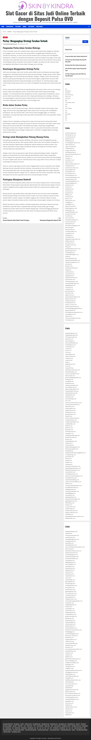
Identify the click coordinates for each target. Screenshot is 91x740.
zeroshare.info (69, 196)
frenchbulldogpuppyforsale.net (73, 308)
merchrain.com (69, 703)
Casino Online (9, 26)
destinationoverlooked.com (72, 499)
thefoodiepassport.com (71, 281)
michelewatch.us (69, 148)
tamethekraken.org (70, 651)
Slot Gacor (31, 26)
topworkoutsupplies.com (72, 556)
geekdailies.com (69, 701)
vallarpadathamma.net (71, 393)
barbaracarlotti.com (70, 299)
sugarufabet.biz (69, 686)
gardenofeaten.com (70, 414)
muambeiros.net (69, 233)
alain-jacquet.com (70, 375)
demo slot (68, 96)
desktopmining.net (70, 301)
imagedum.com (69, 668)
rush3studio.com (69, 347)
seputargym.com (69, 566)
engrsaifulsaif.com (70, 597)
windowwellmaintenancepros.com (74, 516)
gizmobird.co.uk (69, 139)
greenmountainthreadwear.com (74, 476)
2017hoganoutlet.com (71, 337)
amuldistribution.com (71, 585)
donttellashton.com (70, 345)
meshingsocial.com (70, 431)
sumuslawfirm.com (70, 472)
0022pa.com (68, 194)
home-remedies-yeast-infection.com (75, 547)
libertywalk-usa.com (70, 135)
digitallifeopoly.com (70, 562)
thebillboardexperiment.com (73, 680)
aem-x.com (68, 578)
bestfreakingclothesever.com (73, 468)
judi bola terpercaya (43, 729)
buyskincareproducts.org (72, 306)
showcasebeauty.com (71, 175)
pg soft (78, 723)
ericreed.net (68, 264)
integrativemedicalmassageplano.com (75, 453)
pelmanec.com (69, 339)
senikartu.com (69, 358)
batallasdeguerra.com (71, 208)
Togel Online (39, 26)
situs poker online (70, 102)
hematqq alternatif (66, 729)
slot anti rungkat (7, 725)
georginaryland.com (70, 250)
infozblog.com (69, 235)
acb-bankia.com (69, 456)
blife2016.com (69, 657)
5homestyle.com (69, 320)
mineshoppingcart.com (71, 554)
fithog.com (68, 247)
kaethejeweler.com (70, 674)
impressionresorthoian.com (72, 466)
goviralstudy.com (70, 291)
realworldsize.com (70, 395)
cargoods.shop (69, 368)
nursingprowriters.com (71, 474)
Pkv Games (18, 26)
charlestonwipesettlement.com (73, 485)
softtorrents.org (69, 641)
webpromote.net (69, 241)
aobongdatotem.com (71, 545)
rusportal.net (68, 360)
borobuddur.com (70, 587)
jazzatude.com (69, 193)
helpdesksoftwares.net (71, 531)
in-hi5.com (68, 352)
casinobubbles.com (70, 564)
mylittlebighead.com (70, 605)
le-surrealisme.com (70, 173)
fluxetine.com (69, 266)
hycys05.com (68, 416)
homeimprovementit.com (72, 535)
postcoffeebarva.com (71, 387)
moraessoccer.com (70, 214)
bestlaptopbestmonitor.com (72, 248)
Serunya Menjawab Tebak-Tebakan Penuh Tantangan (16, 219)
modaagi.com (69, 202)
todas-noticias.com (70, 356)
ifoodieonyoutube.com (71, 553)
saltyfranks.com (69, 189)
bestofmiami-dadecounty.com (73, 551)
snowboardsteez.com (71, 420)
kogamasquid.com (70, 310)
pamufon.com (69, 647)
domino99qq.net (69, 341)
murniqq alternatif (54, 729)
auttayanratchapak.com (71, 385)
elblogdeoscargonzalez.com (72, 239)
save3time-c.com (69, 160)
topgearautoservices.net (71, 689)
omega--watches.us (70, 150)
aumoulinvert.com (70, 279)
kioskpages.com (69, 664)
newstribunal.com (70, 537)
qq (66, 110)
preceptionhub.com (70, 541)
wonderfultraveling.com (71, 220)
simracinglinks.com (70, 169)
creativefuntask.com (70, 595)
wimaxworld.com (69, 223)
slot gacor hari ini (76, 725)
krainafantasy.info (70, 354)
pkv (66, 89)
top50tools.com (69, 185)
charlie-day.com (69, 445)
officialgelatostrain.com (71, 672)
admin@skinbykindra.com (10, 44)
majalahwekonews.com (71, 335)
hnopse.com (68, 505)
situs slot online (78, 727)
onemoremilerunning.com (72, 418)
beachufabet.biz (69, 682)
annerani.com (69, 191)
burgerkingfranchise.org (71, 391)
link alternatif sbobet (18, 729)
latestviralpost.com (70, 408)
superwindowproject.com (72, 283)
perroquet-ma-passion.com (72, 695)
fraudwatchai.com (70, 576)
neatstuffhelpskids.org (71, 212)
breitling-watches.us (70, 152)
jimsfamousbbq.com (70, 133)
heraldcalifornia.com (70, 614)
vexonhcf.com (69, 162)
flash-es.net (68, 458)
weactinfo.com (69, 429)
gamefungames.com (70, 591)
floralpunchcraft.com (71, 437)
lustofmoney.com (70, 508)
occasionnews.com (70, 507)
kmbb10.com (68, 426)
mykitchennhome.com (71, 277)
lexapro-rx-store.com (71, 304)
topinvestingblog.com (71, 183)
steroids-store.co (69, 243)
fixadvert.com (69, 156)
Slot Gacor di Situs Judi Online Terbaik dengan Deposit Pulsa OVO (45, 15)
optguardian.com (70, 570)
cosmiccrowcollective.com (72, 374)
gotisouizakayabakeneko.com (73, 377)
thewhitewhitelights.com (71, 254)
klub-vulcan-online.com (71, 635)
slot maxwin (40, 725)
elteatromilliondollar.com (72, 389)
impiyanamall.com (70, 568)
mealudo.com (69, 443)
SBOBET (24, 26)
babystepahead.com (70, 497)
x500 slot (20, 725)
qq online (67, 93)
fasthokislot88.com (70, 622)
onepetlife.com (69, 678)
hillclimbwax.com (69, 503)
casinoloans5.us (69, 272)
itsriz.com (68, 366)
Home (2, 26)
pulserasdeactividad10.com (72, 297)
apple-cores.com (69, 295)
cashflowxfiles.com (70, 424)
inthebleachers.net (70, 302)
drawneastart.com (70, 620)
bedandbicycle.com (70, 612)
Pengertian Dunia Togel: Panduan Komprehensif (76, 56)
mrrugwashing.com (70, 455)
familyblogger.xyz (70, 632)
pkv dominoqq (69, 95)
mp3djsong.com (69, 141)
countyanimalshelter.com (72, 491)
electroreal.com (69, 549)
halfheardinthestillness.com (72, 260)
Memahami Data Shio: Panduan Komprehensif (75, 65)
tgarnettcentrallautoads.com (73, 154)
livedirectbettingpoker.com (72, 447)
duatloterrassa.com (70, 645)
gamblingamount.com (71, 501)
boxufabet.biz (69, 687)
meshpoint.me (69, 379)
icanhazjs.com (69, 287)
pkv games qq (36, 723)
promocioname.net (70, 222)
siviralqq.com (68, 464)
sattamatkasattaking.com (72, 676)
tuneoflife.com (69, 514)
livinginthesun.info (70, 364)
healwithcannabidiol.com (72, 662)
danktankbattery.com (71, 441)
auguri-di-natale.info (70, 146)
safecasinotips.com (70, 624)
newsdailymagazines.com (72, 539)
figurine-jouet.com (70, 691)
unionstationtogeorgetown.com (73, 601)
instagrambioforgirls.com (72, 422)
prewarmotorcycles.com (71, 168)
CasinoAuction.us (70, 274)
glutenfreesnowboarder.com (73, 659)
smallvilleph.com (69, 204)
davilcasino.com (69, 574)
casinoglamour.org (70, 314)
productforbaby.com (70, 399)
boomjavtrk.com (69, 713)
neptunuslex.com (70, 144)
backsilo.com (68, 462)
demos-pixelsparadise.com (72, 164)
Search (67, 37)
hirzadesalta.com (70, 560)
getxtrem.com (69, 427)
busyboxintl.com (69, 383)
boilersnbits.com (69, 406)
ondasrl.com (68, 655)
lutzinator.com (69, 653)
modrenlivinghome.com (71, 697)
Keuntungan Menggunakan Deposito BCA (50, 219)
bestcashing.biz (69, 227)
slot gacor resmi (66, 725)
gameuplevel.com (70, 581)
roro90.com (68, 348)
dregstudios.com (69, 210)
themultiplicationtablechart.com (74, 312)
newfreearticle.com (70, 410)
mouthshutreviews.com (71, 558)
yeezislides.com (69, 543)
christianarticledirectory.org (72, 318)
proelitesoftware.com (71, 628)
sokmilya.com (69, 709)
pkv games (68, 91)
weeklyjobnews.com (70, 489)
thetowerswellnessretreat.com (73, 670)
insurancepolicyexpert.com (72, 177)
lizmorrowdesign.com (71, 661)
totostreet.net (69, 572)
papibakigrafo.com (70, 285)
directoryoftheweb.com (71, 343)
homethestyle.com (70, 583)
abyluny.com (68, 711)
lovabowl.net (68, 533)
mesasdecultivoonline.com (72, 404)
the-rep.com (68, 187)
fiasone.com (68, 439)
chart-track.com (69, 218)
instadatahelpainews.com (72, 699)
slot (66, 106)
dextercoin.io (68, 316)
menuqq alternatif (8, 723)
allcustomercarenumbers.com (73, 630)
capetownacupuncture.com (72, 370)
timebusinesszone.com (71, 510)
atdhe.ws (67, 256)
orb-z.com (68, 400)
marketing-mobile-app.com (72, 435)
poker (22, 723)
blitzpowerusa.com (70, 412)
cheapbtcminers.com (71, 599)
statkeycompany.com (71, 179)
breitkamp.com (69, 637)
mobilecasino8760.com (71, 268)
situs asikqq (68, 108)
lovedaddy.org (69, 451)
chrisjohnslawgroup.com (72, 633)
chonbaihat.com (69, 237)
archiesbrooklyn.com (71, 231)
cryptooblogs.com (70, 580)
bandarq (83, 723)
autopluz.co (68, 158)
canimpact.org (69, 289)
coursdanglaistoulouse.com (72, 142)
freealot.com (68, 606)
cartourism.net (69, 293)
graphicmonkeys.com (71, 616)
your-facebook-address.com (72, 693)
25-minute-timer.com (71, 593)
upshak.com (68, 460)
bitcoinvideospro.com (71, 372)
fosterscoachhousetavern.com (73, 402)
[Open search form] (89, 26)
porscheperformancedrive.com (73, 649)
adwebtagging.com (70, 493)
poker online (28, 723)
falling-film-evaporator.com (72, 470)
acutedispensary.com (71, 478)
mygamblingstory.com (71, 333)
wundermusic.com (70, 589)
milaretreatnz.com (70, 200)
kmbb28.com (68, 705)
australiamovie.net (70, 137)
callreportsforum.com (71, 707)
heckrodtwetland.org (70, 258)
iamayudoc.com (69, 603)
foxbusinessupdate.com (71, 449)
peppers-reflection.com (71, 512)
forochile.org (68, 216)
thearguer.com (69, 433)
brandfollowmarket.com (71, 487)
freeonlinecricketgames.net (72, 225)
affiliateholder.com (70, 518)
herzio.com (68, 350)
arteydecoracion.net (70, 245)
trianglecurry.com (70, 666)
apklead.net (68, 714)
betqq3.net (68, 270)
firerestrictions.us (70, 229)
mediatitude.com (69, 166)
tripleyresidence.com (71, 639)
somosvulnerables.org (71, 643)
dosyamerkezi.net (70, 171)
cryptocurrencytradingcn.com (73, 481)
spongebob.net (69, 381)
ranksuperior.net (69, 495)
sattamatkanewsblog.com (72, 480)
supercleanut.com (70, 610)
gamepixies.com (69, 618)
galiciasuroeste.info (70, 206)
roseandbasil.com (70, 252)
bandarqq (68, 114)
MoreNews (51, 738)
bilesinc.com (68, 198)
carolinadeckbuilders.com (72, 181)
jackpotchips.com (70, 626)
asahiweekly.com (69, 608)
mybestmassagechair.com (72, 262)
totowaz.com (68, 483)
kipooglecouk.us (69, 275)
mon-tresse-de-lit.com (71, 684)
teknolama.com (69, 397)
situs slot (67, 98)
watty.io (67, 362)
